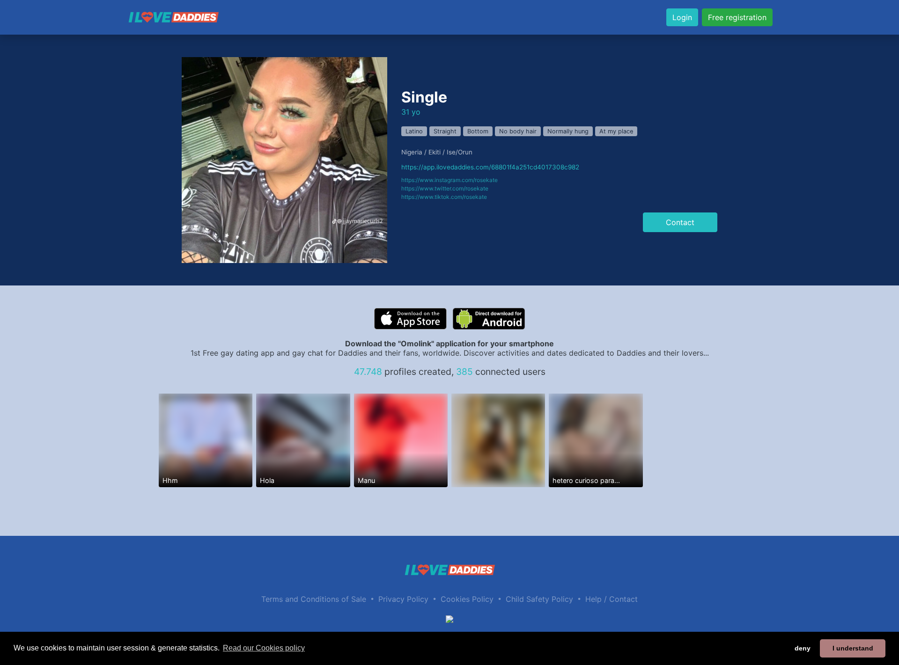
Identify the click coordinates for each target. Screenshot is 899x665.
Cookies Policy (467, 599)
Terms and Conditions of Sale (313, 599)
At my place (616, 131)
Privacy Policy (403, 599)
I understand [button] (853, 648)
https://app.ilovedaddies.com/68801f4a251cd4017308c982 (490, 167)
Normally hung (568, 131)
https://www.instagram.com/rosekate (449, 179)
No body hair (518, 131)
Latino (414, 131)
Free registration (737, 17)
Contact (680, 222)
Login (682, 17)
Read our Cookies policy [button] (264, 648)
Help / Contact (611, 599)
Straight (445, 131)
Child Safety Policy (539, 599)
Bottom (477, 131)
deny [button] (803, 648)
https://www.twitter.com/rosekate (444, 188)
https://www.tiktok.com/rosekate (444, 196)
